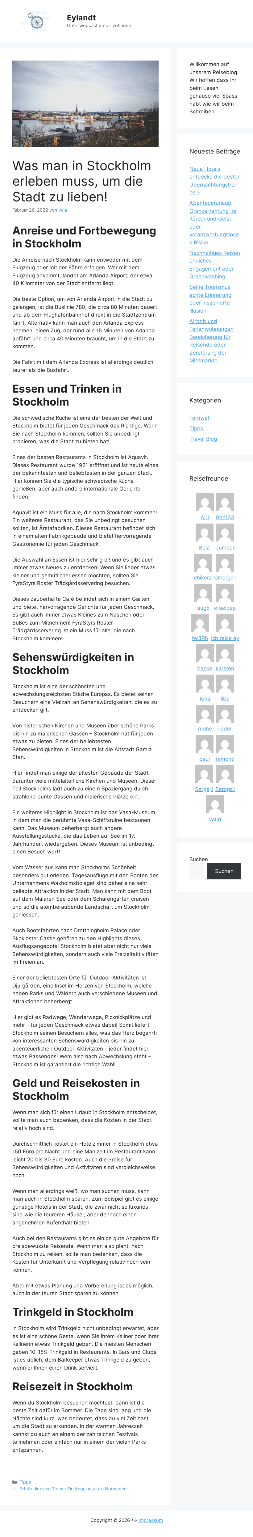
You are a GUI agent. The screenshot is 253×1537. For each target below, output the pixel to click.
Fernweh (200, 418)
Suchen (198, 859)
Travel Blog (203, 439)
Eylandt (81, 17)
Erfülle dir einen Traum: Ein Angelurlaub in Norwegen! (73, 1488)
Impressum (151, 1520)
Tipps (25, 1481)
